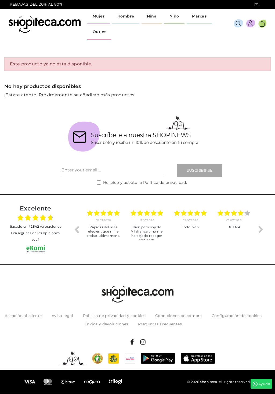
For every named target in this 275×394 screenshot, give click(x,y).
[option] (103, 229)
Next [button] (260, 229)
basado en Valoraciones (35, 226)
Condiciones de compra (178, 315)
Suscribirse (199, 170)
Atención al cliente (23, 315)
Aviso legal (62, 315)
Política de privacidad (164, 182)
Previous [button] (76, 229)
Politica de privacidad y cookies (114, 315)
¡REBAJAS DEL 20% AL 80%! (36, 4)
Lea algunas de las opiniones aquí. (35, 236)
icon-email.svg (256, 4)
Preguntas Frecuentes (160, 324)
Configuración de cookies (237, 315)
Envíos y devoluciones (106, 324)
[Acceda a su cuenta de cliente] (250, 24)
